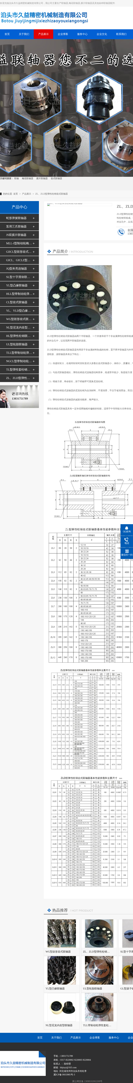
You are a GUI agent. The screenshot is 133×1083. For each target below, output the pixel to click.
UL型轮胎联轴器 (17, 344)
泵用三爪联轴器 (16, 226)
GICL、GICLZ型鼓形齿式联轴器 (19, 260)
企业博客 (95, 1037)
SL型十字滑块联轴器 (19, 277)
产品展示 (27, 194)
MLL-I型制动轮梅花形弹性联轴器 (19, 243)
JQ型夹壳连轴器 (16, 268)
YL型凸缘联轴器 (17, 285)
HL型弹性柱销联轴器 (19, 336)
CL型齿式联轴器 (16, 302)
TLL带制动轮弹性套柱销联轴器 (101, 1025)
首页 (15, 194)
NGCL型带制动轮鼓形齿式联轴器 (19, 361)
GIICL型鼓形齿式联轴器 (19, 251)
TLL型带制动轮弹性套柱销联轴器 (19, 352)
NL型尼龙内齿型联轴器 (19, 327)
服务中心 (114, 1037)
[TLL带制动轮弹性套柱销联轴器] (99, 1007)
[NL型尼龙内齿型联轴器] (61, 1007)
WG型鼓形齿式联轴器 (19, 319)
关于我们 (56, 1037)
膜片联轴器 (42, 178)
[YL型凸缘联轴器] (61, 970)
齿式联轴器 (56, 178)
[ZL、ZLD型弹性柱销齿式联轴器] (99, 933)
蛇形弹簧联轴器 (16, 218)
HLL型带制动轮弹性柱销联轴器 (19, 293)
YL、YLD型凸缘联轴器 (19, 310)
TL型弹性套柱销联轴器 (19, 369)
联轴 (16, 178)
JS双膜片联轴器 (16, 235)
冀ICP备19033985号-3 (64, 1074)
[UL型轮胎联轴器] (99, 970)
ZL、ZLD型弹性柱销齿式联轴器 (51, 194)
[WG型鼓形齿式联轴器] (61, 933)
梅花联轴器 (27, 178)
